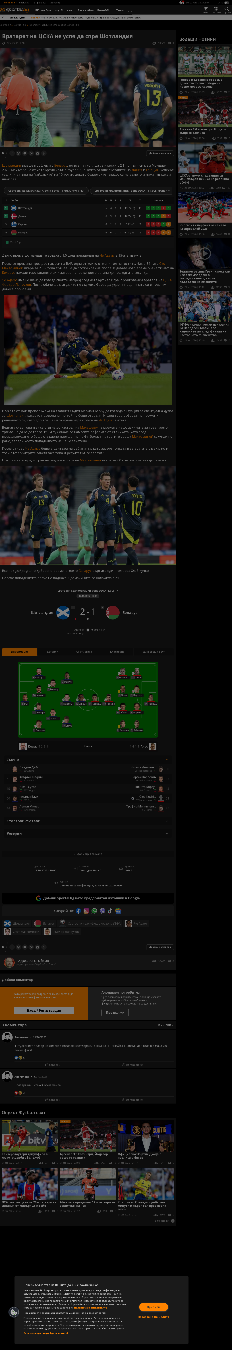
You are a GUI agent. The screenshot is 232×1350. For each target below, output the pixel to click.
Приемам (153, 1307)
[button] (14, 1312)
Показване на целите (154, 1316)
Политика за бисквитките (90, 1307)
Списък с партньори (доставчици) (46, 1333)
